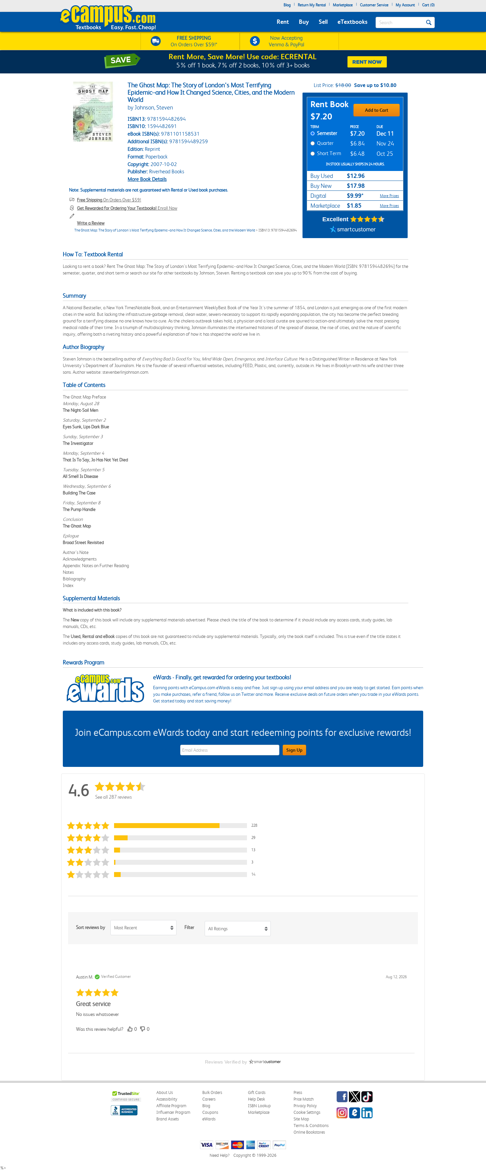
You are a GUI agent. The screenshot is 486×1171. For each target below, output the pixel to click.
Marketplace (343, 5)
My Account (405, 5)
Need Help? (219, 1155)
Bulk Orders (212, 1092)
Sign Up (294, 750)
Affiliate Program (171, 1105)
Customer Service (374, 5)
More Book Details (147, 179)
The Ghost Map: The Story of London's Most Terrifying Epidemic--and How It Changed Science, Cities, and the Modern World (164, 230)
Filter (189, 927)
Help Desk (256, 1099)
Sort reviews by (90, 927)
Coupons (210, 1112)
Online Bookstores (309, 1132)
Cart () (428, 5)
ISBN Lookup (259, 1105)
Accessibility (166, 1099)
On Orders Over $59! (109, 199)
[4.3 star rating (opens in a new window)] (367, 219)
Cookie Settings (307, 1112)
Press (298, 1092)
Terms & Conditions (311, 1125)
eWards (209, 1118)
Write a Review (90, 223)
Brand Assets (167, 1118)
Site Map (301, 1118)
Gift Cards (256, 1092)
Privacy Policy (305, 1105)
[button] (165, 825)
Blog (287, 5)
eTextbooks (352, 21)
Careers (209, 1099)
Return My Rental (312, 5)
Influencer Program (173, 1112)
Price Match (304, 1099)
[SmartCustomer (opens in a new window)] (353, 230)
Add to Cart (376, 110)
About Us (164, 1092)
